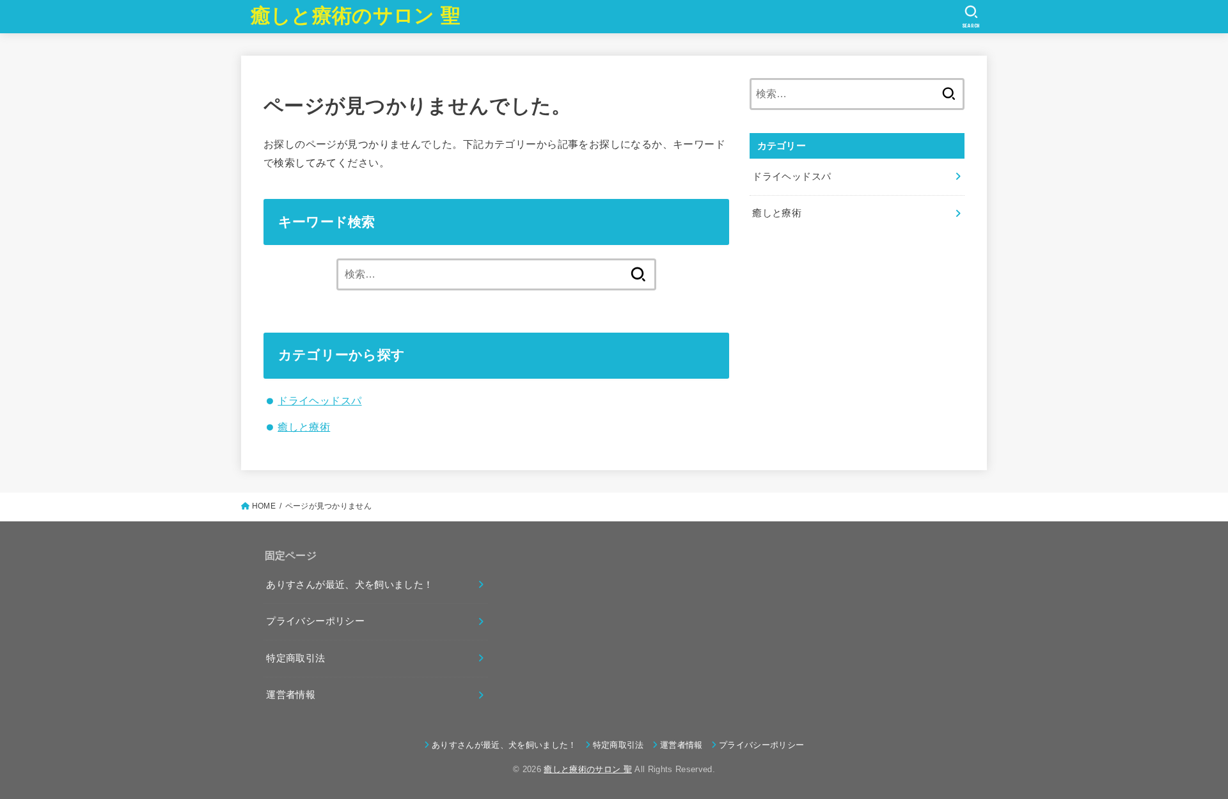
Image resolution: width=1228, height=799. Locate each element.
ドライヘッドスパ (319, 400)
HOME (264, 506)
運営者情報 (290, 695)
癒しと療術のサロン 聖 (355, 15)
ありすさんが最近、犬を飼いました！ (349, 585)
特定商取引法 (295, 658)
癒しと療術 (304, 426)
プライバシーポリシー (315, 621)
